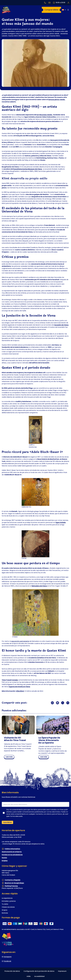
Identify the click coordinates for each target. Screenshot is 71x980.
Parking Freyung (11, 886)
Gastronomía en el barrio (12, 852)
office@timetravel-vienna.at (49, 2)
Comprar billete (51, 10)
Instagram (8, 957)
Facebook (7, 961)
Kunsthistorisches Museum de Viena (27, 169)
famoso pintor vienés (56, 99)
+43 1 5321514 (45, 2)
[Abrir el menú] (68, 10)
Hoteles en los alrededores (12, 855)
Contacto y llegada (12, 880)
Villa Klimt (20, 691)
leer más (10, 757)
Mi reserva (68, 3)
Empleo (5, 861)
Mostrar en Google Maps (14, 883)
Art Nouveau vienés (44, 115)
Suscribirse (7, 822)
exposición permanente (20, 641)
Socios (4, 858)
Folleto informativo (12, 849)
